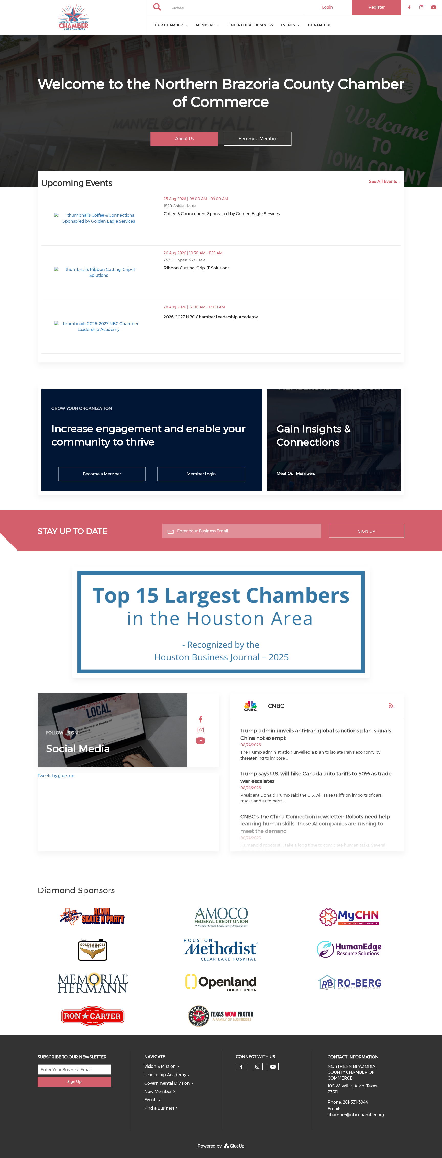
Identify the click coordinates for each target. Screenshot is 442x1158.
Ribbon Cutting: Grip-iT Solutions (196, 268)
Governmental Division (167, 1083)
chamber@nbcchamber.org (356, 1114)
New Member (158, 1091)
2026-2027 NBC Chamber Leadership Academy (211, 317)
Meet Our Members (296, 473)
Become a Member (258, 138)
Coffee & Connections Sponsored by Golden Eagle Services (222, 213)
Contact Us (320, 25)
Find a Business (159, 1108)
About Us (184, 138)
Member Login (201, 474)
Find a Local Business (250, 25)
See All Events (383, 181)
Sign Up (366, 531)
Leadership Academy (165, 1074)
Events (288, 25)
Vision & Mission (160, 1066)
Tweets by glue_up (56, 775)
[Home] (73, 17)
